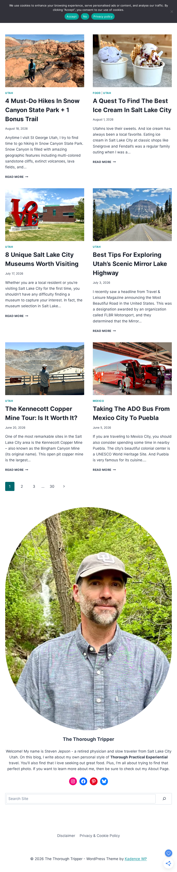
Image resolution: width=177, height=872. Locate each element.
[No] (171, 11)
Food (97, 93)
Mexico (98, 400)
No (85, 16)
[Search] (164, 798)
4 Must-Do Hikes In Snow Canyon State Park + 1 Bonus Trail (42, 110)
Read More (16, 177)
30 (52, 486)
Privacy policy (102, 16)
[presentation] (44, 60)
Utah (9, 93)
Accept (72, 16)
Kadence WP (136, 859)
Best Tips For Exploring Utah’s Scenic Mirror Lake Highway (130, 264)
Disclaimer (66, 835)
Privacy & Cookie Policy (100, 835)
